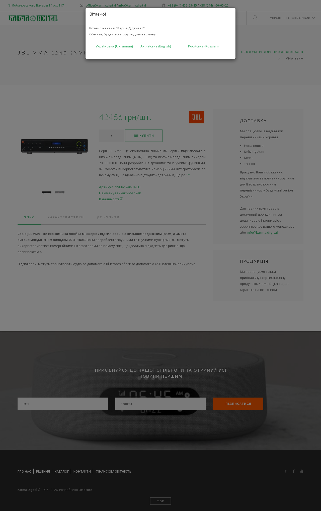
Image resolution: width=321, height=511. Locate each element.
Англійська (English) (155, 46)
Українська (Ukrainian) (114, 46)
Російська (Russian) (203, 46)
